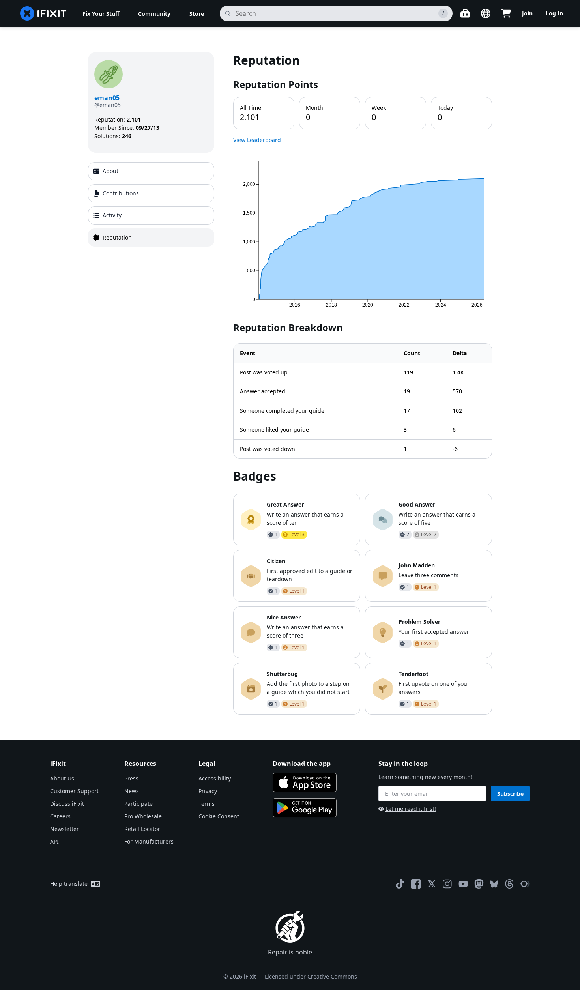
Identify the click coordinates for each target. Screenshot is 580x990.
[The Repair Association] (525, 884)
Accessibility (214, 778)
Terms (206, 803)
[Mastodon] (479, 884)
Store (196, 13)
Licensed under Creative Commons (311, 976)
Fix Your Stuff (100, 13)
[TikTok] (400, 884)
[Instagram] (447, 884)
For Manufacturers (149, 841)
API (54, 841)
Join (527, 13)
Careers (60, 816)
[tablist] (151, 204)
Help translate (69, 883)
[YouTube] (463, 884)
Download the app (302, 763)
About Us (62, 778)
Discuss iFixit (67, 803)
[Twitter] (431, 884)
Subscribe (510, 793)
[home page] (43, 13)
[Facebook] (416, 884)
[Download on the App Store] (305, 782)
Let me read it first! (410, 808)
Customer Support (74, 791)
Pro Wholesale (143, 816)
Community (154, 13)
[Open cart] (506, 13)
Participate (138, 803)
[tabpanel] (362, 383)
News (131, 791)
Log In (554, 13)
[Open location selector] (486, 13)
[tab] (151, 171)
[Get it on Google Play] (305, 807)
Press (131, 778)
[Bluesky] (494, 884)
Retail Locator (142, 829)
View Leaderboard (257, 140)
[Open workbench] (465, 13)
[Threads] (509, 884)
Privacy (207, 791)
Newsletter (64, 829)
